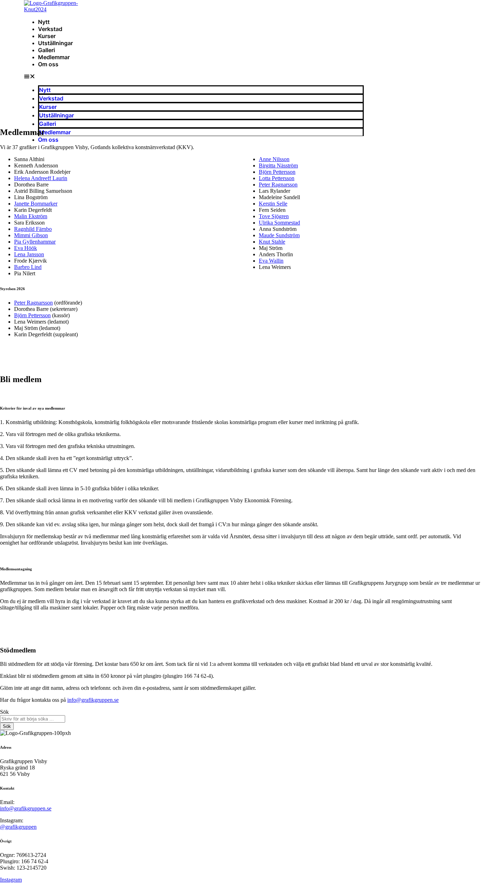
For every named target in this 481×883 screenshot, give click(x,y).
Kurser (47, 35)
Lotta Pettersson (276, 178)
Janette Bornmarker (35, 204)
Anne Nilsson (274, 159)
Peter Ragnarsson (278, 185)
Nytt (44, 21)
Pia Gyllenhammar (35, 242)
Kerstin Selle (273, 204)
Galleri (46, 50)
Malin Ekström (30, 216)
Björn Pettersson (277, 172)
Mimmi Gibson (31, 235)
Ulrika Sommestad (279, 223)
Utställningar (55, 43)
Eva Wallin (271, 261)
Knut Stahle (272, 242)
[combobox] (32, 719)
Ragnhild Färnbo (33, 229)
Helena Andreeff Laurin (40, 178)
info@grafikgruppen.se (93, 700)
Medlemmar (54, 57)
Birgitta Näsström (278, 165)
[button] (194, 76)
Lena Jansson (29, 254)
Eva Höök (25, 248)
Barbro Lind (28, 267)
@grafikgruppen (18, 827)
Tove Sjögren (274, 216)
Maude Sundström (279, 235)
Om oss (48, 64)
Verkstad (50, 28)
